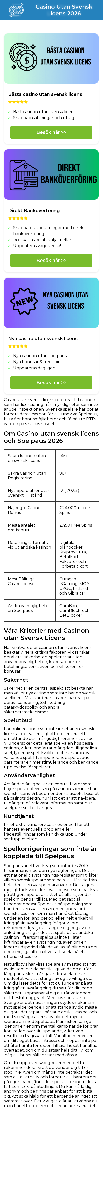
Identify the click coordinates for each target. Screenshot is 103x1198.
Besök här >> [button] (51, 132)
